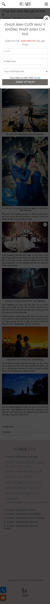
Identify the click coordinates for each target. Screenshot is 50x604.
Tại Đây (37, 78)
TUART (25, 4)
